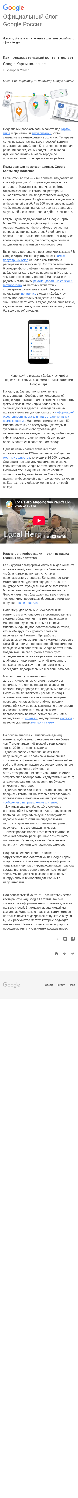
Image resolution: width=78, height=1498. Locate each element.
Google (49, 984)
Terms (71, 984)
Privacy (61, 984)
